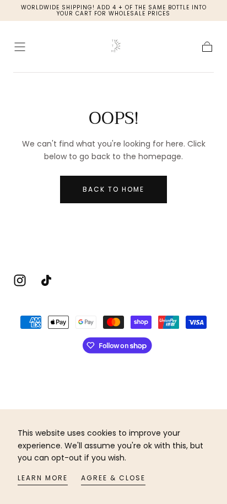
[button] (19, 46)
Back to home (113, 189)
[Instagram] (20, 280)
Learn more (43, 478)
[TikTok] (46, 280)
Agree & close (113, 478)
